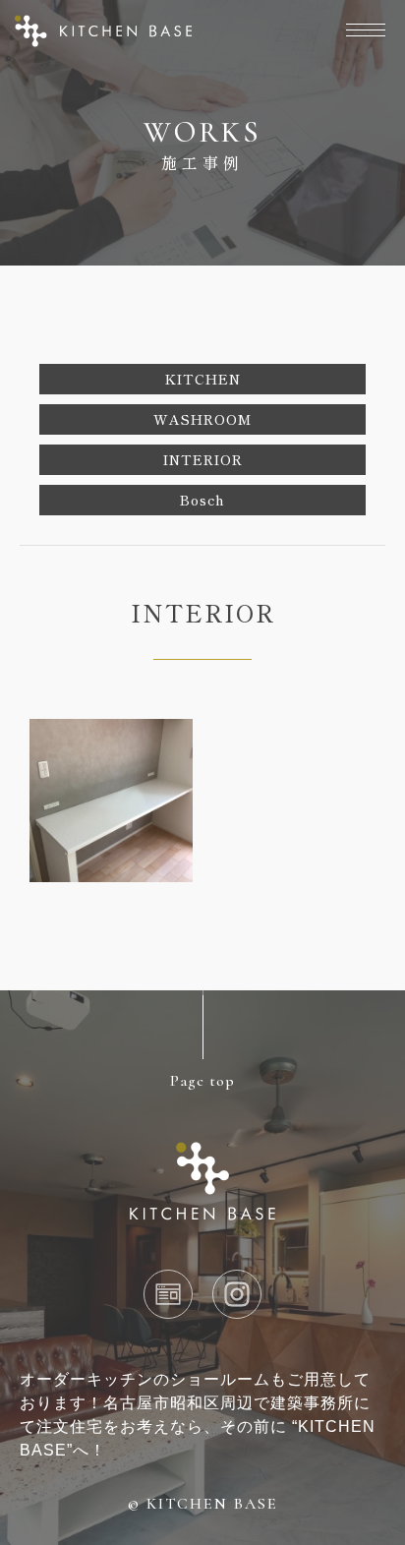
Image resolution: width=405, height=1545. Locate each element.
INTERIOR (203, 459)
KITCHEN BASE (212, 1504)
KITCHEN (203, 378)
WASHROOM (202, 419)
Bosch (202, 499)
